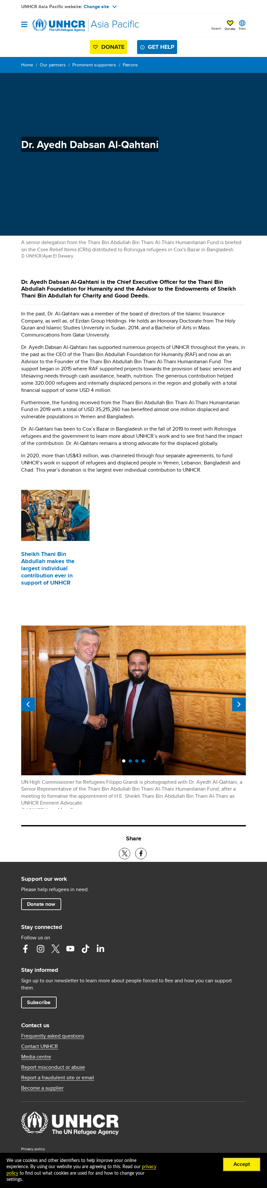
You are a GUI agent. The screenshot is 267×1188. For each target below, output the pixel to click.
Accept (241, 1164)
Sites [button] (242, 28)
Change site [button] (96, 6)
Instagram (40, 949)
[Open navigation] (24, 25)
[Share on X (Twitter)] (124, 853)
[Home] (54, 25)
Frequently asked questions (52, 1036)
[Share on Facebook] (141, 853)
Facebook (25, 949)
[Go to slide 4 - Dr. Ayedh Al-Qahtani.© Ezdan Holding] (145, 762)
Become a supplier (42, 1088)
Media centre (36, 1056)
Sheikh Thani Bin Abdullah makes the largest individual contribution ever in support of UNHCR (48, 568)
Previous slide (28, 704)
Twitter (55, 949)
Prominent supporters (94, 65)
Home (27, 65)
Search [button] (216, 28)
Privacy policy (33, 1149)
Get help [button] (161, 47)
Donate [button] (230, 28)
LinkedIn (100, 949)
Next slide (239, 704)
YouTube (70, 949)
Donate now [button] (41, 904)
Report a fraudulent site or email (57, 1077)
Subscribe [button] (38, 1002)
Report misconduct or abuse (53, 1067)
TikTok (85, 949)
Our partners (53, 65)
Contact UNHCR (39, 1046)
